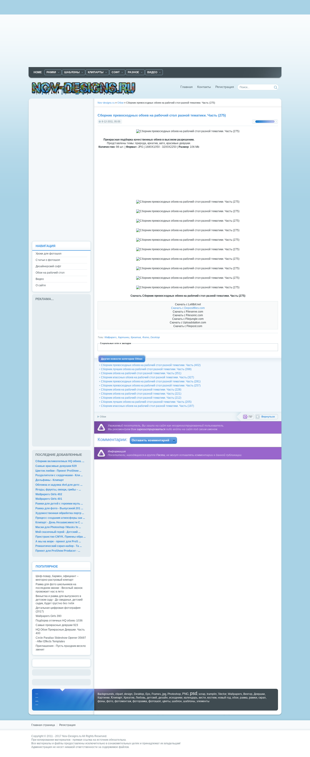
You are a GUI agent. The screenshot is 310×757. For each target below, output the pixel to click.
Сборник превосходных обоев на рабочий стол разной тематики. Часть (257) (151, 385)
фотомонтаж (123, 701)
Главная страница (43, 725)
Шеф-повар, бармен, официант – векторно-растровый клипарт (57, 578)
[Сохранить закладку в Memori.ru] (187, 347)
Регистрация (224, 87)
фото (109, 701)
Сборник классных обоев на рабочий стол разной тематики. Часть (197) (147, 406)
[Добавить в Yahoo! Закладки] (232, 347)
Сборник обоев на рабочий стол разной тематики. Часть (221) (141, 393)
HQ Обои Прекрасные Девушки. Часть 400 (60, 631)
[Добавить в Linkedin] (167, 347)
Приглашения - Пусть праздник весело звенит (61, 647)
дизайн (163, 697)
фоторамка (140, 701)
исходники (175, 697)
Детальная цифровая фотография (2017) (58, 609)
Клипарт (116, 697)
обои (235, 697)
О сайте (41, 285)
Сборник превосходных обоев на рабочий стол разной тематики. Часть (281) (151, 381)
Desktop (155, 337)
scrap (202, 694)
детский (152, 697)
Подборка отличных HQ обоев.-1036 (59, 620)
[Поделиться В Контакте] (227, 347)
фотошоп (154, 701)
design (128, 694)
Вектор (247, 694)
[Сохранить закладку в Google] (157, 347)
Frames (156, 694)
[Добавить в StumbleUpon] (217, 347)
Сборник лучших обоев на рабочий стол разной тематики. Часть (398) (146, 369)
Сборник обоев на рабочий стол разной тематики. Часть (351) (141, 373)
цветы (166, 701)
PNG (185, 694)
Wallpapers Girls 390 (49, 616)
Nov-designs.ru (83, 88)
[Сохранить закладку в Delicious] (142, 347)
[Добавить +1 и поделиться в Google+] (162, 347)
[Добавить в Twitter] (222, 347)
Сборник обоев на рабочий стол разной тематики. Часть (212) (141, 397)
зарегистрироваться (151, 429)
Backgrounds (106, 694)
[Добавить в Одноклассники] (197, 347)
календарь (190, 697)
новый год (224, 697)
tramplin (212, 694)
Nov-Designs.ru (71, 736)
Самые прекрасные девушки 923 (57, 625)
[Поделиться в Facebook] (147, 347)
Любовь (140, 697)
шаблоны (189, 701)
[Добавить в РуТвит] (212, 347)
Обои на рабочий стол (50, 272)
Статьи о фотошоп (48, 260)
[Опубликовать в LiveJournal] (177, 347)
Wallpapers (110, 337)
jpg (164, 694)
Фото (145, 337)
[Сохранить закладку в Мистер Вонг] (192, 347)
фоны (101, 701)
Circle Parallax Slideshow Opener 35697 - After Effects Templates (61, 639)
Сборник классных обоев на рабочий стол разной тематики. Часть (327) (147, 377)
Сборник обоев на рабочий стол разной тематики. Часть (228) (141, 389)
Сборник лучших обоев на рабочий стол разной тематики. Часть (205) (146, 401)
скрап (262, 697)
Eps (147, 694)
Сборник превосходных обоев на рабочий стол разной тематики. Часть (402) (151, 365)
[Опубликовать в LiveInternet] (172, 347)
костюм (212, 697)
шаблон (177, 701)
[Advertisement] (155, 35)
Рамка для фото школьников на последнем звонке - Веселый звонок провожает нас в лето (59, 588)
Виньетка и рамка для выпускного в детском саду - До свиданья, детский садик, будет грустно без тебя (59, 599)
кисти (202, 697)
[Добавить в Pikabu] (202, 347)
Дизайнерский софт (48, 266)
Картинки (123, 337)
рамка (244, 697)
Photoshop (174, 694)
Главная (186, 87)
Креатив (136, 337)
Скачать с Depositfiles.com (188, 308)
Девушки (259, 694)
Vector (222, 694)
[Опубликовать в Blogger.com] (132, 347)
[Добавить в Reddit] (207, 347)
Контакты (204, 87)
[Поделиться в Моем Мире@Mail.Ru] (182, 347)
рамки (253, 697)
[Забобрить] (137, 347)
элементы (203, 701)
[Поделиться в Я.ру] (242, 347)
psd (193, 693)
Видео (40, 279)
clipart (119, 694)
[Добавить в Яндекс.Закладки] (237, 347)
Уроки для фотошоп (49, 253)
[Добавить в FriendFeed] (152, 347)
